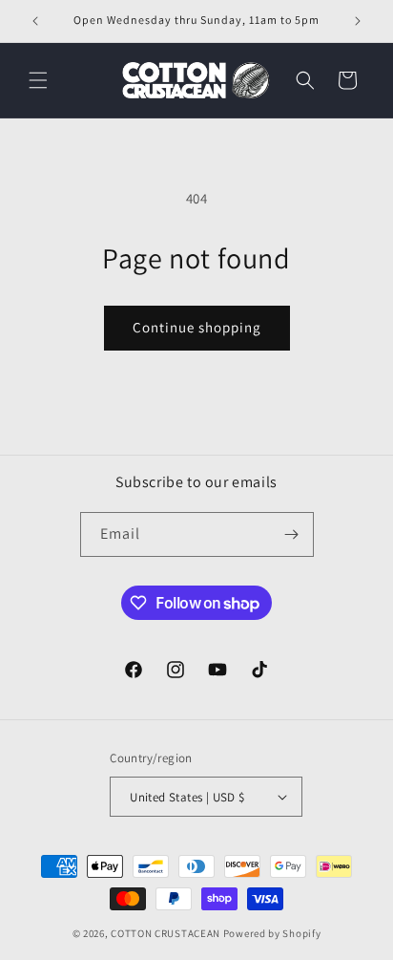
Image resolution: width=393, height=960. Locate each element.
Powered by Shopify (272, 933)
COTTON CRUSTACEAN (165, 933)
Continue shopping (197, 327)
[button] (38, 80)
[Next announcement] (358, 21)
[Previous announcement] (35, 21)
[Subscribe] (292, 534)
